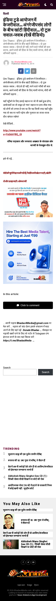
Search (7, 367)
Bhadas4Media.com (23, 62)
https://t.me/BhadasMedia (18, 340)
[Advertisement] (28, 413)
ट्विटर (36, 585)
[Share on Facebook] (21, 71)
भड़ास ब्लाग (21, 585)
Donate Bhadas (31, 330)
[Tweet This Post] (27, 71)
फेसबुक (29, 585)
